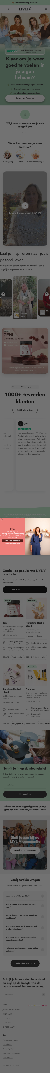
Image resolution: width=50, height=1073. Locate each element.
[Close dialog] (2, 519)
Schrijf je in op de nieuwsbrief (12, 540)
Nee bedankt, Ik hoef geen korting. (12, 543)
